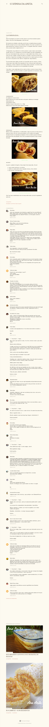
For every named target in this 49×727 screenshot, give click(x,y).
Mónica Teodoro (13, 221)
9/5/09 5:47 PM (12, 396)
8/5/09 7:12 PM (12, 292)
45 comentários (15, 658)
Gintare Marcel (28, 723)
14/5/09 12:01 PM (13, 565)
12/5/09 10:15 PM (13, 540)
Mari (11, 210)
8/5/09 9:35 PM (13, 323)
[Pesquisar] (42, 3)
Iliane (11, 558)
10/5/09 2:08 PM (13, 419)
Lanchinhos (13, 203)
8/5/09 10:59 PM (13, 335)
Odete (11, 246)
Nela (11, 456)
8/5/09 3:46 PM (13, 217)
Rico (11, 400)
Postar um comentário (11, 598)
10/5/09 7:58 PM (13, 431)
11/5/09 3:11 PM (12, 467)
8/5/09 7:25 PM (13, 301)
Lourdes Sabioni (13, 470)
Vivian (11, 326)
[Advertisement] (27, 20)
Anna (11, 257)
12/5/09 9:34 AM (13, 496)
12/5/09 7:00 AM (13, 488)
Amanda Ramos (13, 492)
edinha (11, 296)
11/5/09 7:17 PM (12, 475)
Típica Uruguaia (18, 203)
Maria (11, 390)
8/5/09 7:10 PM (13, 277)
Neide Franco (13, 583)
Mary (11, 479)
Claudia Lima (13, 281)
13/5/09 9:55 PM (13, 554)
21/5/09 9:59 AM (13, 587)
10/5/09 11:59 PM (13, 452)
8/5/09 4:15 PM (12, 242)
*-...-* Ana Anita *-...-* (14, 338)
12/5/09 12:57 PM (13, 515)
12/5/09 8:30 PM (13, 523)
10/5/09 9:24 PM (13, 440)
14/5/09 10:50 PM (13, 579)
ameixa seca (12, 305)
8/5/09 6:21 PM (12, 253)
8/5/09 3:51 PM (12, 226)
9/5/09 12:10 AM (13, 375)
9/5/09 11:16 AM (12, 386)
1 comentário (14, 712)
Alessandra (12, 379)
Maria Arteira (13, 434)
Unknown (12, 270)
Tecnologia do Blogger (26, 720)
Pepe (11, 229)
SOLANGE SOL (13, 313)
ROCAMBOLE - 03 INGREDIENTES (18, 710)
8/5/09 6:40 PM (13, 266)
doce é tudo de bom (14, 518)
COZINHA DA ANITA (21, 3)
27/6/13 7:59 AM (13, 595)
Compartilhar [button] (8, 201)
